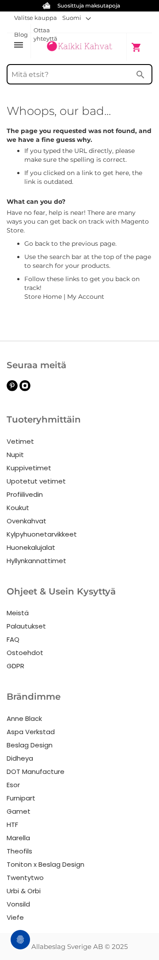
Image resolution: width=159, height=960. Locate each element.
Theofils (19, 851)
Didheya (20, 758)
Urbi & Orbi (24, 890)
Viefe (15, 917)
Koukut (18, 507)
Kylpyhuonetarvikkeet (42, 534)
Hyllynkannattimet (36, 560)
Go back (36, 244)
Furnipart (21, 798)
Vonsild (18, 904)
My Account (85, 297)
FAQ (13, 639)
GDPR (15, 665)
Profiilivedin (25, 494)
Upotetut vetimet (36, 481)
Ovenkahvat (26, 521)
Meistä (18, 612)
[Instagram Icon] (24, 388)
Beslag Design (30, 745)
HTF (12, 824)
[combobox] (79, 74)
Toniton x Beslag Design (45, 864)
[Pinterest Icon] (12, 388)
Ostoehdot (25, 652)
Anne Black (24, 718)
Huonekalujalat (31, 547)
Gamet (18, 811)
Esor (13, 784)
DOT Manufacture (35, 771)
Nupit (15, 454)
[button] (76, 17)
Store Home (43, 297)
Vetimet (20, 441)
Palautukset (26, 626)
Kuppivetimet (29, 467)
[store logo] (79, 46)
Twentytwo (25, 877)
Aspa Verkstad (31, 731)
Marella (18, 837)
